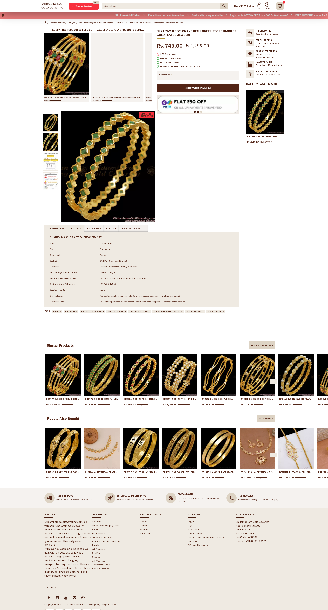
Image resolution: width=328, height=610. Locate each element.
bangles (57, 311)
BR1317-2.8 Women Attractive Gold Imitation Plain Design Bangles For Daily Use (218, 472)
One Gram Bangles (87, 22)
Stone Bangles (106, 22)
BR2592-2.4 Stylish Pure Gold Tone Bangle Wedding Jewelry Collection (63, 472)
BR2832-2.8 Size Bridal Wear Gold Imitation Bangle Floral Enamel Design (71, 97)
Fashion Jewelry (57, 22)
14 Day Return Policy (133, 228)
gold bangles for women (92, 311)
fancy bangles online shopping (168, 311)
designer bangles (216, 311)
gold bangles (71, 311)
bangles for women (117, 311)
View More (267, 418)
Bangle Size (164, 74)
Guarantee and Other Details (64, 228)
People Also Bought (63, 418)
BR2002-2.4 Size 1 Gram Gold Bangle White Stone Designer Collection (257, 399)
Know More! (69, 575)
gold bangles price (195, 311)
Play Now (182, 501)
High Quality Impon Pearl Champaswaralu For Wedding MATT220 (102, 472)
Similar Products (60, 345)
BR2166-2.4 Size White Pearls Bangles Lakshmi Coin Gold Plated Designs (296, 399)
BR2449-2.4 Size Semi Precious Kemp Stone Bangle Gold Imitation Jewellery (125, 97)
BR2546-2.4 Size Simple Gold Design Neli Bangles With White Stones (218, 399)
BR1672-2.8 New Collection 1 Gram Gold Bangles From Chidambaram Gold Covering (180, 472)
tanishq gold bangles (140, 311)
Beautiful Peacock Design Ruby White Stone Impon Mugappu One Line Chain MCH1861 (296, 472)
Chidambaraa (175, 58)
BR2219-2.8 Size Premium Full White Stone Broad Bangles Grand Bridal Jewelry (180, 399)
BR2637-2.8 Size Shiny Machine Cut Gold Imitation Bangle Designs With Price (141, 472)
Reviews (111, 228)
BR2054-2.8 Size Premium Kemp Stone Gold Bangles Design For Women (141, 399)
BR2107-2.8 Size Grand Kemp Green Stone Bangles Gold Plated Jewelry (265, 136)
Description (93, 228)
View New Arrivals (263, 345)
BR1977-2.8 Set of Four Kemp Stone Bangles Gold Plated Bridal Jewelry (63, 399)
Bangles (71, 22)
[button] (46, 381)
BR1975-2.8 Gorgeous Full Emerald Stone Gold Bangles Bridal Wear (102, 399)
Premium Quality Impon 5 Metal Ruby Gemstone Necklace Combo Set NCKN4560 (257, 472)
